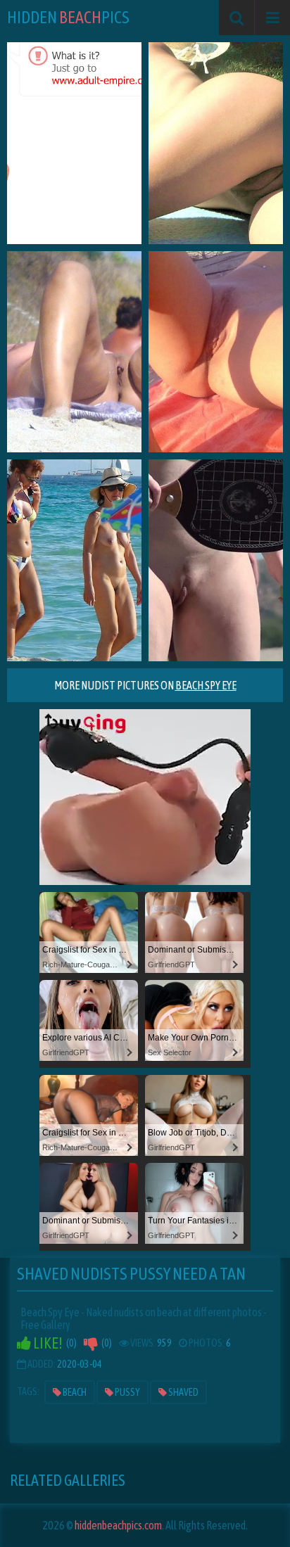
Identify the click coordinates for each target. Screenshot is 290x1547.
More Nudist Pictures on (145, 685)
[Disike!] (91, 1343)
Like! (47, 1343)
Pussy (126, 1392)
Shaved (182, 1392)
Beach (74, 1392)
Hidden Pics (68, 17)
